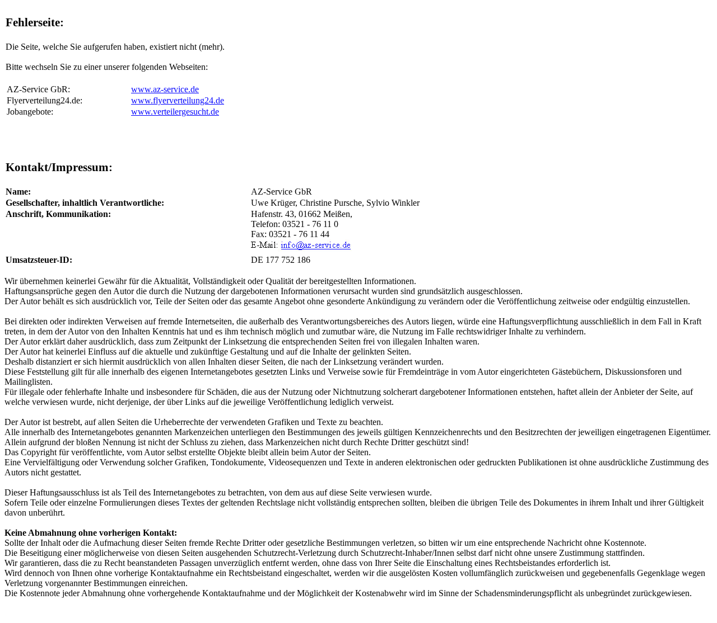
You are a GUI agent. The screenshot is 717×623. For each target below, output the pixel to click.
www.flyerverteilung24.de (177, 100)
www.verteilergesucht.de (175, 111)
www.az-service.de (165, 89)
